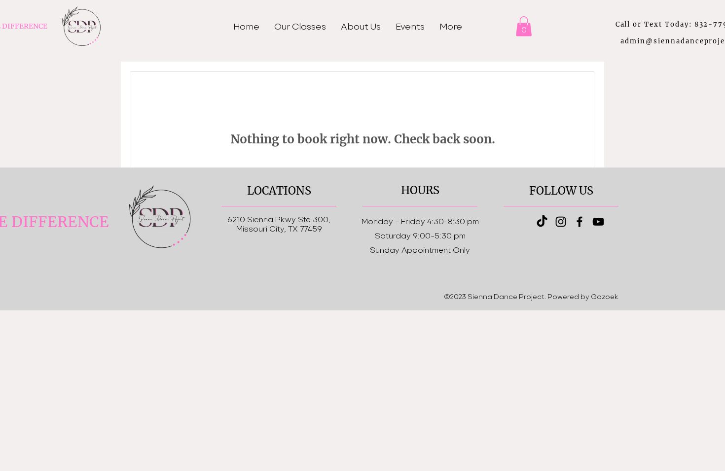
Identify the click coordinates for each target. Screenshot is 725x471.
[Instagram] (561, 222)
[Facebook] (579, 222)
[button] (523, 26)
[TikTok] (542, 222)
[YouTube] (598, 222)
